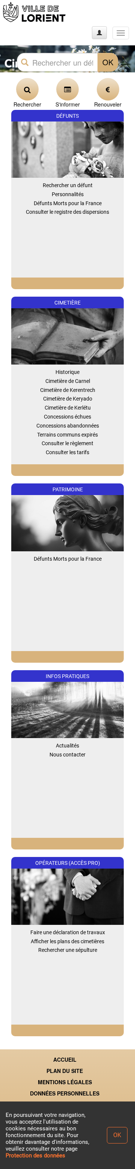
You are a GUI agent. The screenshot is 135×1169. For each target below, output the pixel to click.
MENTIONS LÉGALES (65, 1082)
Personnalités (68, 194)
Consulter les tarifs (67, 452)
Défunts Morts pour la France (68, 203)
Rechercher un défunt (68, 185)
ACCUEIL (64, 1059)
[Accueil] (35, 12)
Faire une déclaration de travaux (67, 932)
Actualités (67, 746)
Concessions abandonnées (67, 426)
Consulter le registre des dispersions (67, 212)
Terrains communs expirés (67, 435)
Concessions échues (67, 417)
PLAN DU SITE (64, 1070)
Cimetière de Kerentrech (67, 390)
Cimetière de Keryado (67, 399)
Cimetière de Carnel (67, 381)
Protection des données (35, 1155)
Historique (68, 372)
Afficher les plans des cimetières (67, 941)
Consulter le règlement (67, 443)
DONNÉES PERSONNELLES (64, 1093)
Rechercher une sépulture (67, 950)
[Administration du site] (99, 32)
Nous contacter (68, 755)
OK (107, 62)
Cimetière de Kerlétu (68, 408)
